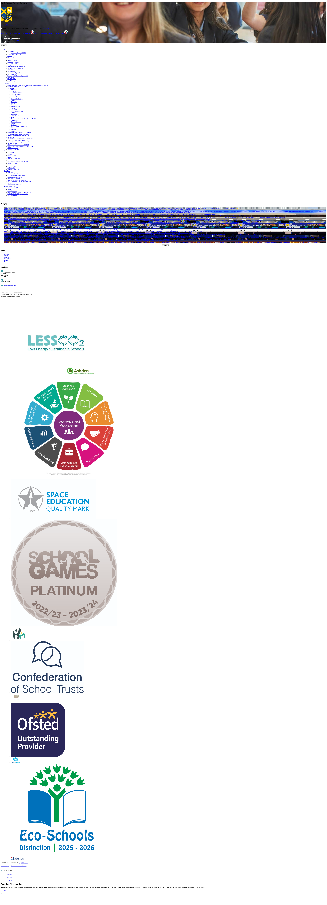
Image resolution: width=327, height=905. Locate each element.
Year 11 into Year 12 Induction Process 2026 (19, 181)
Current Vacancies (12, 191)
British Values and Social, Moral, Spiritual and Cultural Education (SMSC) (27, 85)
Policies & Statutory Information (16, 66)
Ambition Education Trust (14, 54)
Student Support (11, 74)
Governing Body (12, 63)
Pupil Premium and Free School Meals (17, 161)
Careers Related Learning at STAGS (17, 86)
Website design (5, 866)
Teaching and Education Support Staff (17, 76)
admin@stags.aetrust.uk (9, 285)
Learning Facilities (12, 143)
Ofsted (9, 65)
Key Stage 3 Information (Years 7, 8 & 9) (18, 140)
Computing (14, 96)
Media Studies (15, 115)
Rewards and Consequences (15, 68)
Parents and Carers (9, 151)
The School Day (11, 79)
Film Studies (14, 105)
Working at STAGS (9, 186)
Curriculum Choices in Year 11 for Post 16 (18, 134)
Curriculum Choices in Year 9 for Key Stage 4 (19, 132)
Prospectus (10, 69)
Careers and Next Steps (13, 174)
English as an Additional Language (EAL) (18, 135)
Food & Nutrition (15, 106)
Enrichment (10, 137)
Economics (14, 102)
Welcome (10, 172)
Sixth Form (7, 171)
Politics (13, 123)
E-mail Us (46, 28)
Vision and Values (12, 82)
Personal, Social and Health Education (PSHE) (23, 119)
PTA (8, 160)
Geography (14, 109)
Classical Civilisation (16, 94)
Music (12, 117)
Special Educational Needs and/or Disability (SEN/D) (21, 146)
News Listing (7, 257)
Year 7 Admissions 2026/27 (18, 53)
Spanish (13, 131)
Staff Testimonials (12, 195)
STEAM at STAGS (12, 148)
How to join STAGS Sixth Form (16, 175)
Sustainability (11, 71)
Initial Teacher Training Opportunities (17, 194)
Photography (14, 120)
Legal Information (23, 863)
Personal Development (13, 73)
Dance (12, 97)
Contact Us (10, 59)
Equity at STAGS (12, 60)
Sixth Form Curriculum (13, 178)
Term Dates (10, 77)
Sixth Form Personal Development (16, 180)
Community (10, 57)
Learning (6, 83)
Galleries (6, 255)
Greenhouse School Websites (18, 866)
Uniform (9, 80)
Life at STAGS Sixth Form (14, 177)
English (13, 103)
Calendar (9, 56)
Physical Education (16, 122)
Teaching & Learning (13, 149)
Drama (13, 100)
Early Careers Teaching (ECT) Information (19, 192)
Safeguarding (7, 183)
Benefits (9, 189)
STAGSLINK (11, 168)
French (13, 108)
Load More (165, 245)
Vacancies (7, 262)
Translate (16, 40)
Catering (9, 154)
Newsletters (7, 258)
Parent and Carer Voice (13, 158)
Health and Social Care (17, 111)
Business (13, 91)
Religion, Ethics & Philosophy (19, 126)
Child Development (16, 92)
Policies (6, 260)
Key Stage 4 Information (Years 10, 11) (18, 142)
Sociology (13, 129)
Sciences (13, 128)
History (13, 112)
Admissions (10, 51)
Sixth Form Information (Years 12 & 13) (18, 145)
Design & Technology (17, 99)
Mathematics (14, 114)
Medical (9, 157)
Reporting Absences (12, 163)
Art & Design (14, 89)
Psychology (14, 125)
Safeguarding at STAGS (14, 184)
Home (5, 48)
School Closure (11, 165)
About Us (6, 50)
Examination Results (13, 62)
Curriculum (10, 88)
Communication (11, 155)
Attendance (10, 152)
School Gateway (11, 166)
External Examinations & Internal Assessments (20, 138)
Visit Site (3, 890)
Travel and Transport (13, 169)
